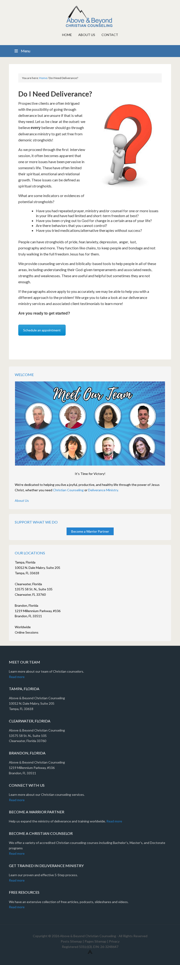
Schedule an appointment (42, 330)
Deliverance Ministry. (103, 490)
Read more (17, 677)
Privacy (114, 941)
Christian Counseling (68, 490)
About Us (22, 500)
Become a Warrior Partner (90, 531)
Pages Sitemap (95, 941)
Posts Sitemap (71, 941)
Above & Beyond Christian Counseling (90, 16)
